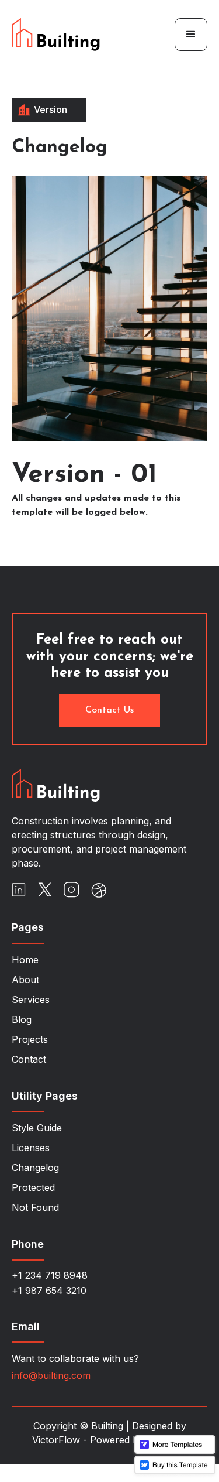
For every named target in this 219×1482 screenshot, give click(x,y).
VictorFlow (56, 1440)
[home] (80, 35)
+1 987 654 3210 (49, 1290)
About (25, 979)
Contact (29, 1059)
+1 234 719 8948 (50, 1275)
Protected (33, 1187)
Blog (22, 1019)
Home (25, 960)
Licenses (31, 1148)
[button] (191, 34)
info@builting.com (51, 1375)
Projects (30, 1039)
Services (31, 999)
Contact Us (109, 710)
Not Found (35, 1207)
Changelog (35, 1167)
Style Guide (37, 1128)
